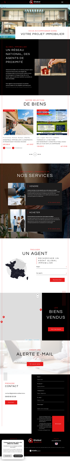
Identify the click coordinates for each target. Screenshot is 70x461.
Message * (40, 404)
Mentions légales (44, 447)
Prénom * (40, 383)
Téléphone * (41, 390)
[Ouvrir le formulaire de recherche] (5, 2)
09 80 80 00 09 (10, 396)
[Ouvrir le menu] (62, 2)
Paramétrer (7, 456)
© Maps (30, 339)
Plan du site (38, 447)
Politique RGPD (58, 447)
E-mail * (39, 397)
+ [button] (37, 294)
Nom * (39, 376)
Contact (68, 132)
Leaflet (26, 339)
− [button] (37, 296)
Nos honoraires (32, 447)
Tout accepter (18, 456)
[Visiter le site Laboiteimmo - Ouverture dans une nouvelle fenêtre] (35, 452)
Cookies (62, 447)
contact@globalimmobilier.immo (15, 393)
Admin (49, 447)
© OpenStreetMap (36, 339)
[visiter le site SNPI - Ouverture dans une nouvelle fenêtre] (56, 443)
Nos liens (53, 447)
